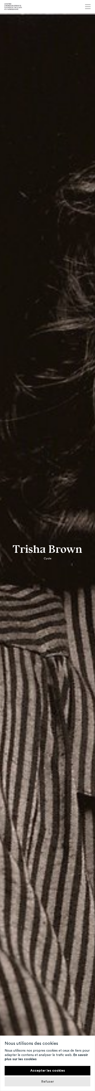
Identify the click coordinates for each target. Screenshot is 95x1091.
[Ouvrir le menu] (88, 6)
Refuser (47, 1081)
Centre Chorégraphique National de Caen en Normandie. (13, 6)
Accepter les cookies (47, 1070)
